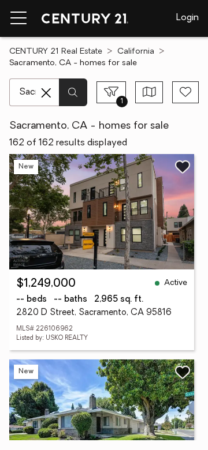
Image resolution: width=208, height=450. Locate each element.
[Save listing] (183, 167)
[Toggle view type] (149, 92)
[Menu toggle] (18, 18)
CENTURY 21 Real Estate (55, 51)
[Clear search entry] (46, 93)
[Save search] (185, 92)
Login (187, 17)
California (135, 51)
